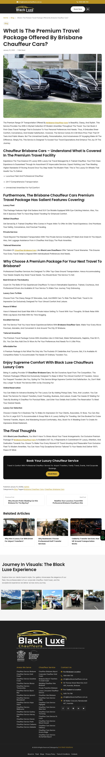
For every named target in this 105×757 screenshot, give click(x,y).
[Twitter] (83, 708)
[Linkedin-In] (78, 708)
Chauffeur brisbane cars (54, 489)
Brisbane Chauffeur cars (34, 489)
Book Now (52, 474)
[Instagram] (68, 708)
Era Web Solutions (65, 747)
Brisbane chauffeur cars (57, 123)
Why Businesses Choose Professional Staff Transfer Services (49, 541)
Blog (12, 18)
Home (5, 18)
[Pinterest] (73, 708)
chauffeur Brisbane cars (25, 250)
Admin (26, 487)
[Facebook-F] (63, 708)
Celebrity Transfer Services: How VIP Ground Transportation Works (85, 541)
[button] (87, 9)
